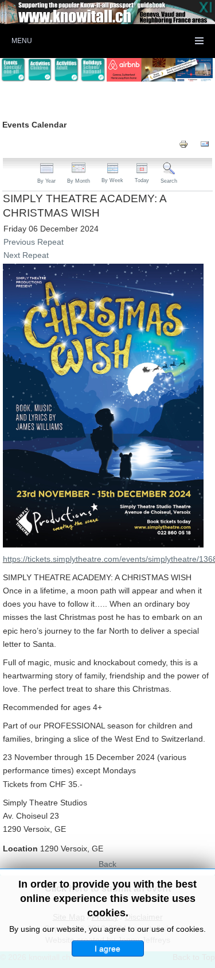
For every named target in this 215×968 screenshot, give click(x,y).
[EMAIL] (204, 143)
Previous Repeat (33, 241)
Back (107, 864)
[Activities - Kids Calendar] (39, 70)
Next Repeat (26, 255)
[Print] (183, 143)
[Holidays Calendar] (93, 70)
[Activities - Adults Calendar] (66, 70)
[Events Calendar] (13, 70)
